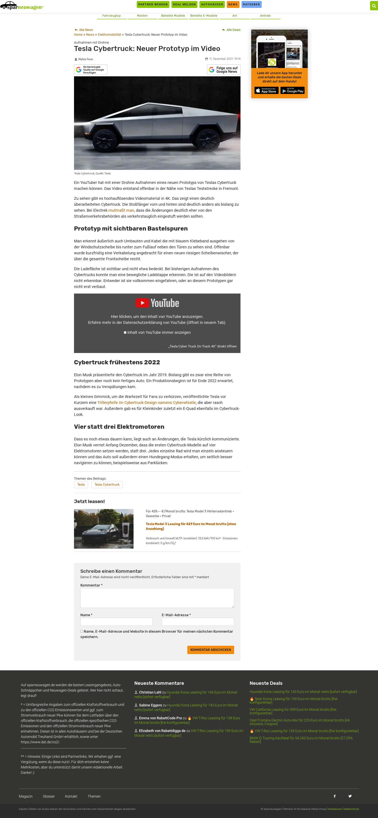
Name (86, 615)
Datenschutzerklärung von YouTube (174, 322)
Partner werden (153, 4)
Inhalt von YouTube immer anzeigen (159, 332)
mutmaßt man (121, 210)
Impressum (335, 808)
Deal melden (184, 4)
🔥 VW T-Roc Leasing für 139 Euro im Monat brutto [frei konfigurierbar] (304, 731)
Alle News (85, 30)
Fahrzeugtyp (111, 15)
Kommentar (91, 585)
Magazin (26, 796)
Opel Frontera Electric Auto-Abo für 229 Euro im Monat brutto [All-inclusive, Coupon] (300, 722)
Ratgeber (251, 4)
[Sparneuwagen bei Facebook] (334, 796)
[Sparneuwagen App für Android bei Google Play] (292, 90)
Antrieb (265, 15)
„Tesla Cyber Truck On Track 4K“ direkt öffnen (202, 346)
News (233, 4)
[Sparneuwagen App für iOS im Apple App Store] (266, 90)
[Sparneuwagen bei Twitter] (350, 796)
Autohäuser (212, 4)
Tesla (81, 484)
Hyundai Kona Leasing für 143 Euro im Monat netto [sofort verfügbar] (303, 692)
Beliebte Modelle (173, 15)
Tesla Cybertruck (107, 484)
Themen (94, 796)
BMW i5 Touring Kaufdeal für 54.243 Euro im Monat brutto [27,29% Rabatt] (301, 740)
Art (235, 15)
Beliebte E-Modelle (203, 15)
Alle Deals (233, 30)
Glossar (49, 796)
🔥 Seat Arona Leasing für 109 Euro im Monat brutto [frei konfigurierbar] (294, 700)
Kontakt (71, 796)
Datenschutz (351, 808)
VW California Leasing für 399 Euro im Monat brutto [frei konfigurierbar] (293, 711)
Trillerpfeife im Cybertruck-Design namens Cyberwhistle (146, 402)
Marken (142, 15)
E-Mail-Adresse (176, 615)
